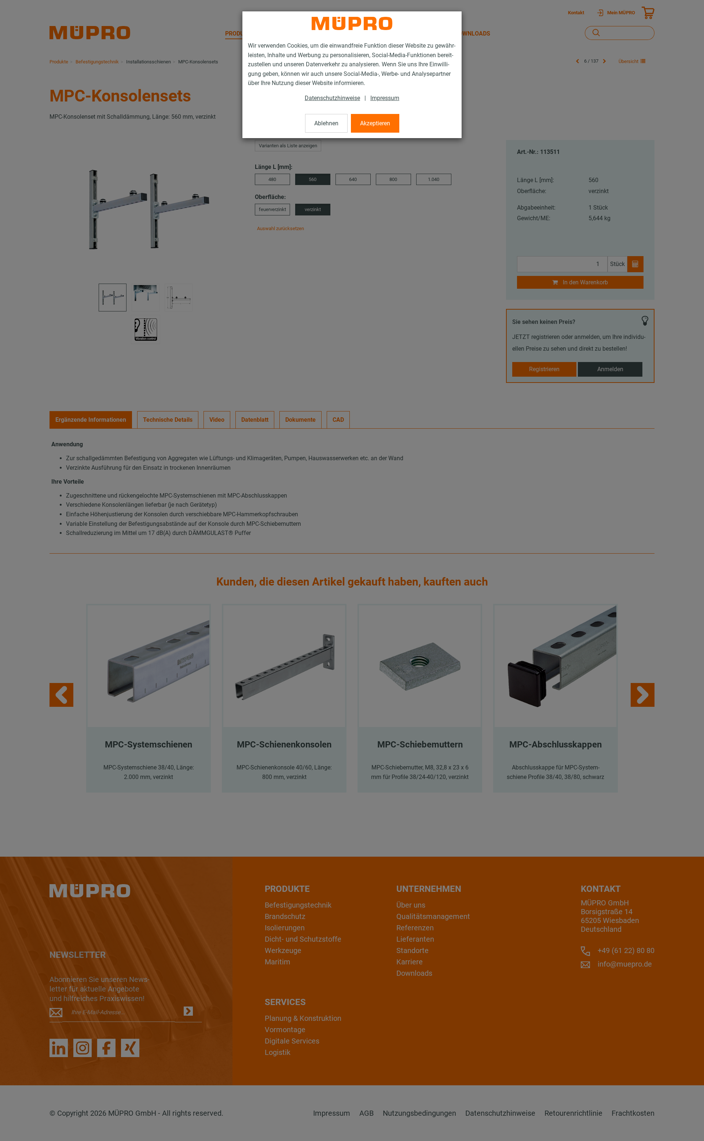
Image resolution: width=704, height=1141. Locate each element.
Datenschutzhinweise (332, 98)
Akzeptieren (375, 123)
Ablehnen (326, 123)
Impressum (384, 98)
